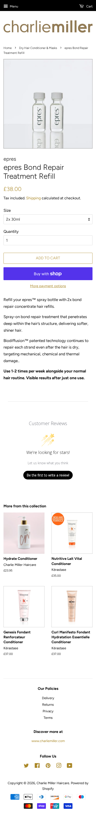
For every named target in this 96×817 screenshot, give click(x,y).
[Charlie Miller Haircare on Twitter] (26, 766)
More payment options (48, 286)
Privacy (48, 711)
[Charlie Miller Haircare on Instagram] (58, 766)
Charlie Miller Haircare (53, 783)
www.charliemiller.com (48, 741)
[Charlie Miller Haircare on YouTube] (69, 766)
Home (7, 48)
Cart (89, 6)
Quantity (11, 231)
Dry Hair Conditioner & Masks (38, 48)
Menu (13, 6)
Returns (48, 704)
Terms (48, 718)
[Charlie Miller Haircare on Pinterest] (48, 766)
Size (7, 210)
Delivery (48, 698)
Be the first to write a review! (48, 475)
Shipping (33, 198)
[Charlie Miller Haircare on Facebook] (37, 766)
